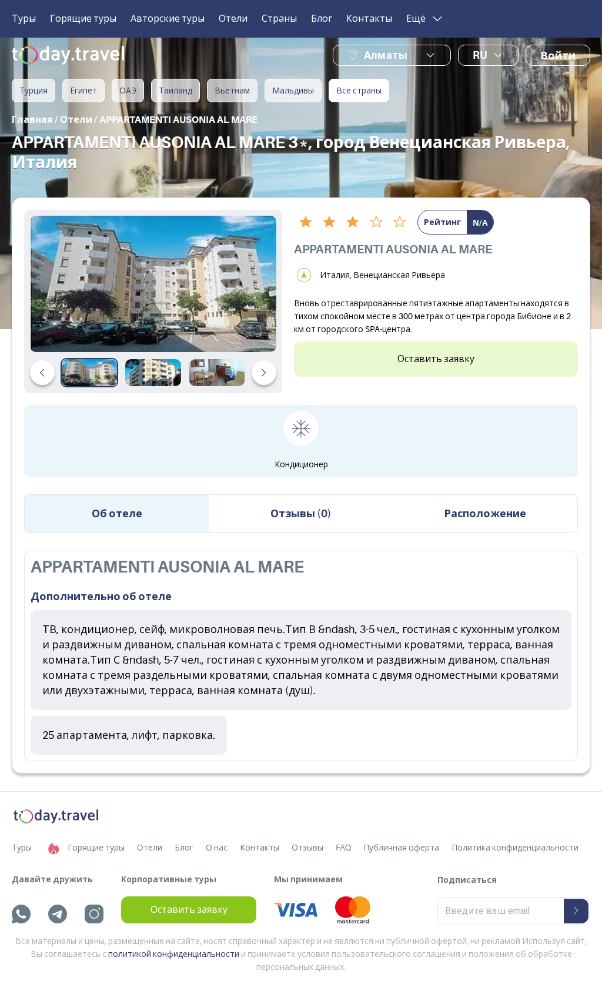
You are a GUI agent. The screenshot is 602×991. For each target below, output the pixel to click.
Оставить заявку (435, 359)
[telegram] (57, 914)
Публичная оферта (401, 847)
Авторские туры (168, 19)
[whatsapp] (21, 914)
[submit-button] (576, 911)
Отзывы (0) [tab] (301, 514)
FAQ (343, 847)
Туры (24, 19)
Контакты (369, 19)
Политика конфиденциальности (515, 847)
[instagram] (94, 914)
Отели (233, 19)
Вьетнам (232, 90)
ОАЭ (127, 90)
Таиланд (175, 90)
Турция (33, 90)
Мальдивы (293, 90)
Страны (279, 19)
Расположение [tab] (485, 514)
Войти (558, 56)
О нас (217, 847)
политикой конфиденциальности (173, 954)
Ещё (416, 19)
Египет (83, 90)
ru (480, 55)
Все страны (359, 90)
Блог (321, 19)
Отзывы (307, 847)
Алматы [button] (385, 55)
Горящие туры (83, 19)
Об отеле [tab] (117, 514)
